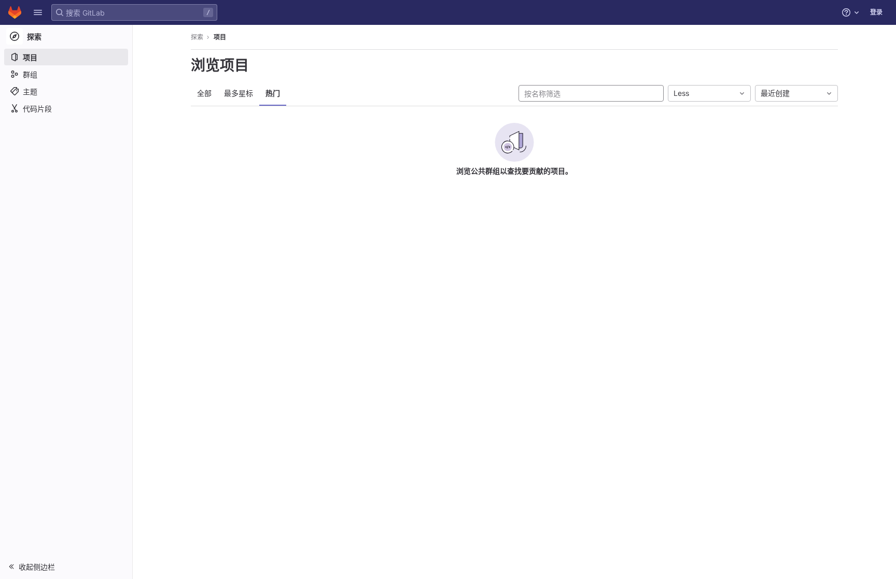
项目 (220, 37)
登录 (876, 12)
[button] (38, 12)
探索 (197, 37)
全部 (204, 93)
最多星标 (238, 93)
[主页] (14, 12)
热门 (272, 93)
